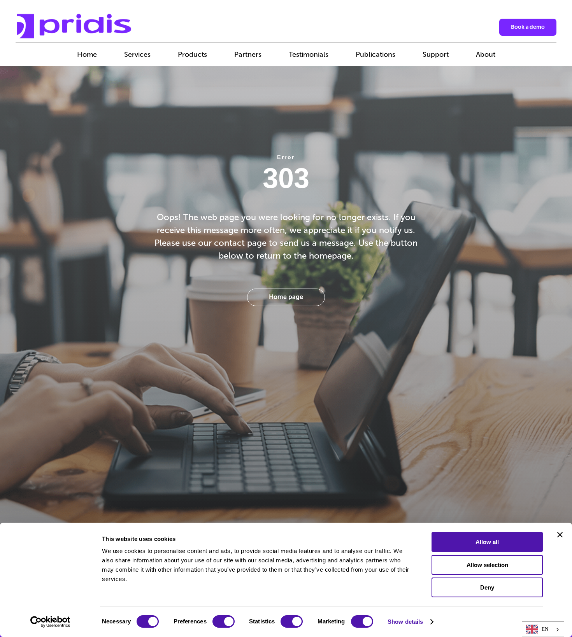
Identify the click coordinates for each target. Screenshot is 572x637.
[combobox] (543, 629)
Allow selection (487, 565)
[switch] (223, 621)
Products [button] (192, 54)
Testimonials (308, 54)
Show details (405, 621)
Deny (487, 587)
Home (87, 54)
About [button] (485, 54)
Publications (375, 54)
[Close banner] (560, 534)
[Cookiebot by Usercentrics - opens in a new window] (50, 622)
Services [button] (137, 54)
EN (545, 629)
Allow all (487, 542)
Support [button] (436, 54)
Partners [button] (247, 54)
